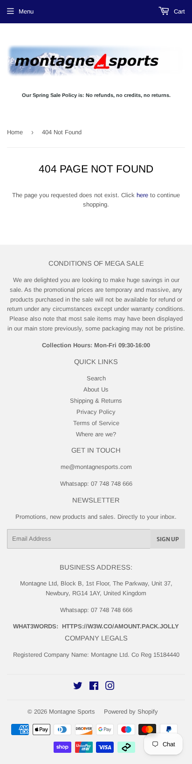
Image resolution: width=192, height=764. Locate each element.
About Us (96, 389)
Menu (26, 11)
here (142, 195)
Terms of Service (96, 423)
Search (96, 378)
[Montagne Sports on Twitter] (77, 687)
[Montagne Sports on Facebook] (94, 687)
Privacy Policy (96, 411)
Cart (178, 11)
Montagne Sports (72, 711)
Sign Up (168, 539)
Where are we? (96, 434)
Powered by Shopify (131, 711)
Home (15, 132)
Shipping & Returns (96, 400)
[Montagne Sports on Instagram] (110, 687)
